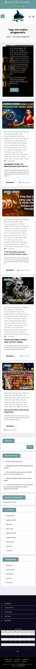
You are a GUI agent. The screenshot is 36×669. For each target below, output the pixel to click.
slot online (23, 150)
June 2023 (9, 550)
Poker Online (9, 574)
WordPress (23, 664)
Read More (14, 89)
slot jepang (23, 64)
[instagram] (20, 6)
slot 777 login (15, 64)
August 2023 (10, 542)
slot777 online (24, 159)
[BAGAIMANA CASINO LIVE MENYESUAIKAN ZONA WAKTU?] (18, 115)
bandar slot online (14, 54)
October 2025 (10, 516)
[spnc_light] (33, 17)
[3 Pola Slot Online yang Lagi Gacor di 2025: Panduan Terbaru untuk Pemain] (18, 203)
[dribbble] (18, 6)
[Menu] (2, 16)
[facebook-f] (13, 6)
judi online (13, 56)
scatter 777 (18, 58)
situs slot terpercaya (21, 62)
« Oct (17, 651)
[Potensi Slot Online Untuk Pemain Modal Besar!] (18, 376)
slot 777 (21, 147)
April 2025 (9, 524)
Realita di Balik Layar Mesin (14, 461)
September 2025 (11, 520)
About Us (16, 661)
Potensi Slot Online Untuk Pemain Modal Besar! (16, 411)
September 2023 (11, 537)
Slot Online (15, 104)
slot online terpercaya (21, 68)
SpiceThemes (21, 666)
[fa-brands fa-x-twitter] (15, 6)
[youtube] (23, 6)
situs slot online (20, 145)
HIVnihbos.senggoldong (17, 48)
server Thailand (22, 60)
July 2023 (9, 546)
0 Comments (10, 161)
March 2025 (9, 529)
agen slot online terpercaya (21, 52)
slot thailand (22, 70)
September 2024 (11, 533)
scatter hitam (24, 58)
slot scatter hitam (14, 70)
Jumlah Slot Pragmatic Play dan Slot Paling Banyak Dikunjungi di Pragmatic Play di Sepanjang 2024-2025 (18, 487)
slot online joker (18, 66)
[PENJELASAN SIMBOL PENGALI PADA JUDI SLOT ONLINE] (18, 290)
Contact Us (25, 661)
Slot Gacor (7, 104)
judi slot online (25, 56)
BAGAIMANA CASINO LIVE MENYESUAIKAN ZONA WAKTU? (16, 165)
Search (8, 441)
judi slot (18, 56)
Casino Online (10, 569)
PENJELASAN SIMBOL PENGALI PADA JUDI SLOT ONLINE (15, 341)
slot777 (12, 72)
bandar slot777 (23, 54)
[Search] (29, 16)
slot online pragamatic (15, 404)
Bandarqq (9, 565)
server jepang (13, 60)
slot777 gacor (17, 72)
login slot (12, 58)
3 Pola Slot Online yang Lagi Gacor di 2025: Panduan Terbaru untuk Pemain (16, 253)
